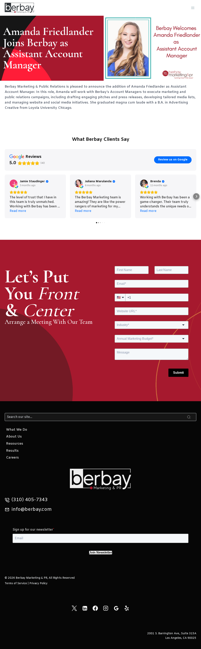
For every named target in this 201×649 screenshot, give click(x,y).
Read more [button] (18, 211)
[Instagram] (105, 608)
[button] (5, 196)
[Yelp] (127, 608)
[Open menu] (192, 8)
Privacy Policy (38, 583)
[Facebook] (95, 608)
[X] (74, 608)
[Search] (188, 417)
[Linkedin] (84, 608)
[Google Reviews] (116, 608)
